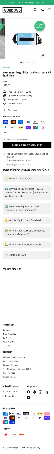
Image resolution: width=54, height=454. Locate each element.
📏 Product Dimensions (18, 178)
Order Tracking (9, 334)
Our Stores (7, 338)
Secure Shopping (10, 361)
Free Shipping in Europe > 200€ (17, 369)
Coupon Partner (10, 377)
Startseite (7, 67)
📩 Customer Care (15, 254)
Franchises (7, 346)
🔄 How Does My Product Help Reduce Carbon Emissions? (22, 208)
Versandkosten (22, 139)
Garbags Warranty (11, 365)
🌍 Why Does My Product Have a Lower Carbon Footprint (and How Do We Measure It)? (26, 192)
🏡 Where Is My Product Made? (23, 244)
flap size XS (43, 169)
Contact (6, 330)
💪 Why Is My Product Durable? (23, 220)
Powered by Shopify (30, 447)
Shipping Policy (9, 373)
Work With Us (9, 342)
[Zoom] (43, 55)
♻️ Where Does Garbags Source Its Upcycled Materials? (25, 232)
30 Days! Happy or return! (14, 357)
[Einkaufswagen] (42, 9)
